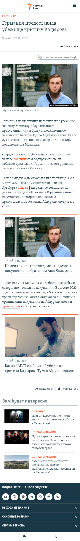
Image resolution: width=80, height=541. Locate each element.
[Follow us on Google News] (48, 496)
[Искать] (55, 536)
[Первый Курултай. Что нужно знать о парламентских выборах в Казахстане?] (16, 416)
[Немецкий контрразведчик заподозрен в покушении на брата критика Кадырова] (40, 237)
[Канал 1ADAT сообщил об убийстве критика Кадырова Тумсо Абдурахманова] (40, 337)
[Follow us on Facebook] (23, 496)
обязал (23, 188)
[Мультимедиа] (24, 536)
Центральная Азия (44, 432)
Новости (9, 16)
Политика (38, 411)
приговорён (11, 306)
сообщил (20, 159)
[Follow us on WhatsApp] (40, 496)
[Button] (69, 46)
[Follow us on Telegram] (31, 496)
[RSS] (57, 496)
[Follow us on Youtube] (5, 496)
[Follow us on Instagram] (14, 496)
